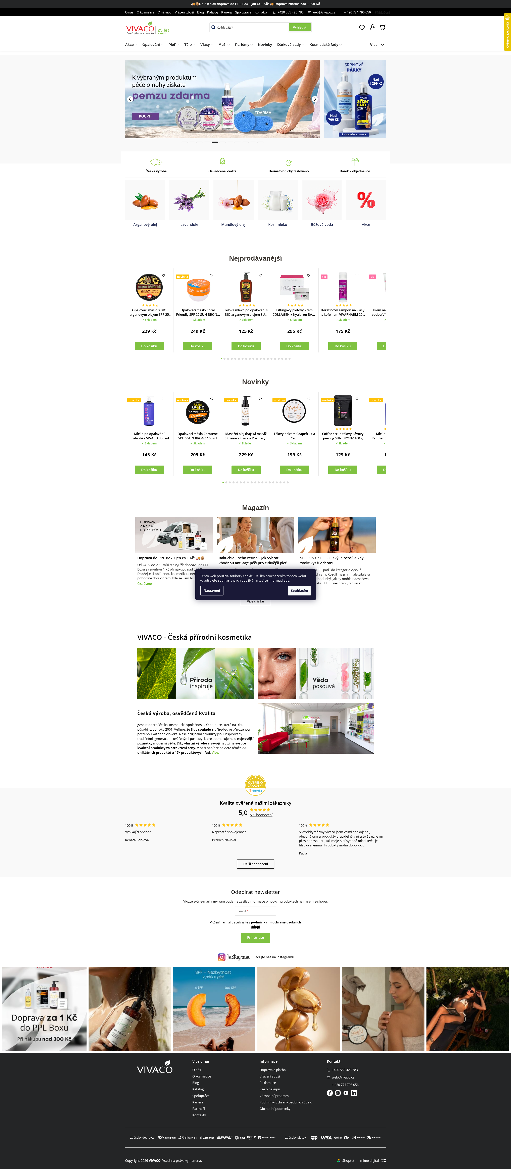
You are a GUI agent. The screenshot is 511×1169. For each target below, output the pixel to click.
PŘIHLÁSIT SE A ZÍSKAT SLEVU (283, 607)
